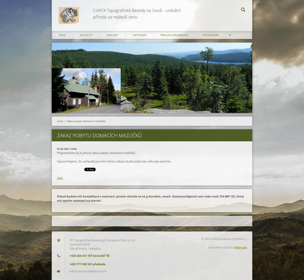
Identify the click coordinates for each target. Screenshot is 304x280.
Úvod (62, 35)
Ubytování (139, 35)
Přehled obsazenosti (174, 35)
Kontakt (112, 35)
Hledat (243, 10)
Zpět (60, 178)
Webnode (240, 247)
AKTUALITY (86, 35)
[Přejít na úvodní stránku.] (69, 12)
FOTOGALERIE (211, 35)
